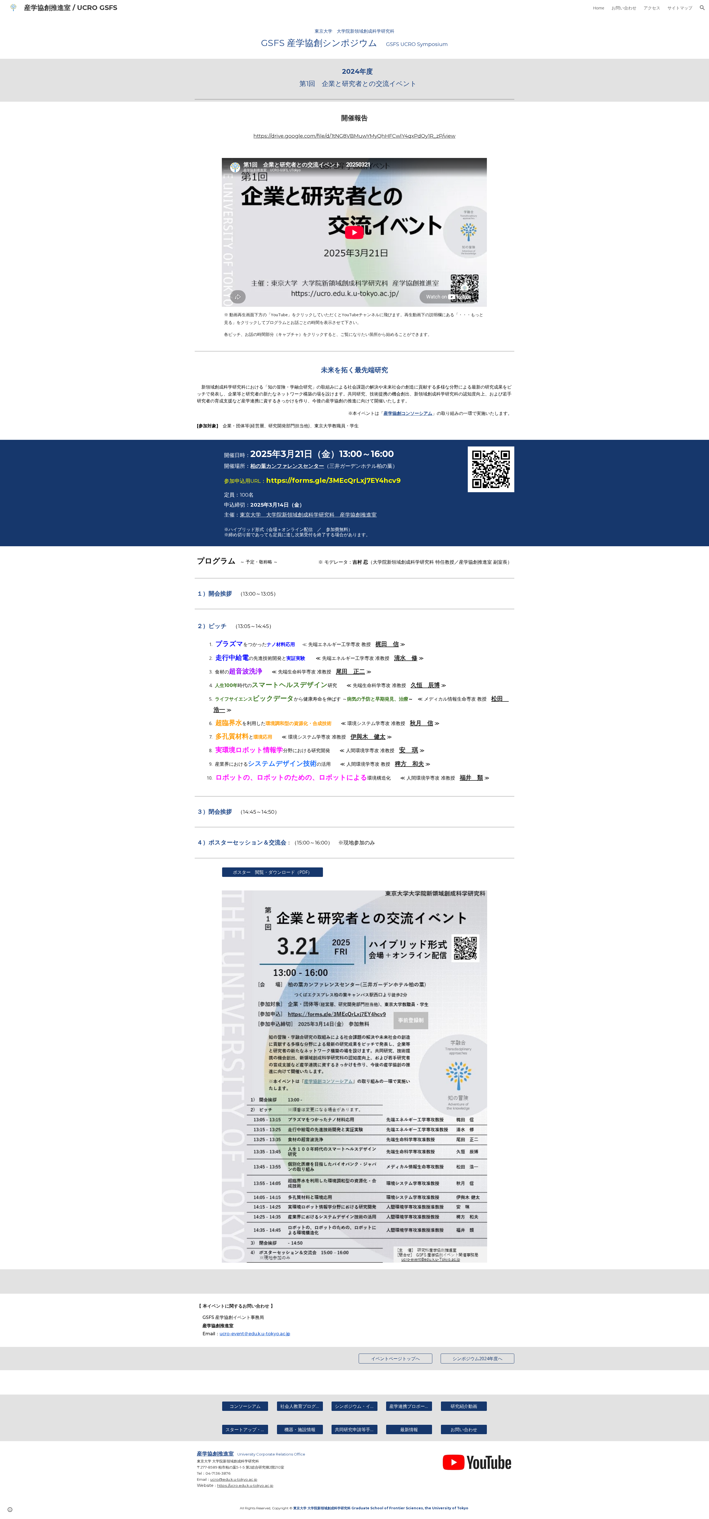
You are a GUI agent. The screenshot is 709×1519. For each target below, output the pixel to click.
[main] (354, 37)
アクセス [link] (652, 8)
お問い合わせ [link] (624, 8)
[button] (702, 7)
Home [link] (598, 8)
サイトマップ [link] (679, 8)
